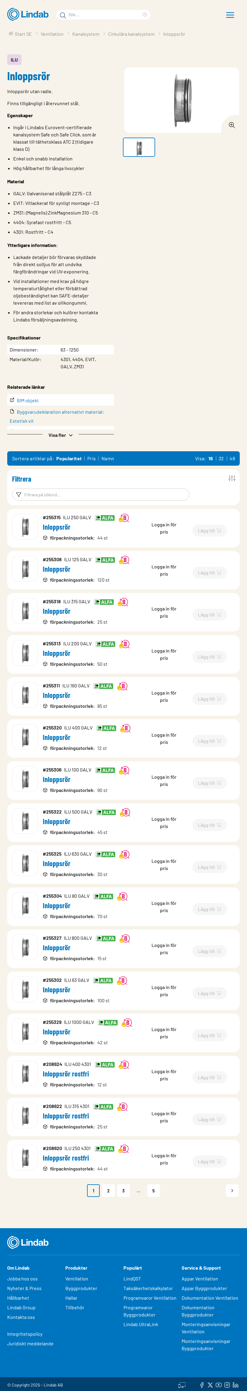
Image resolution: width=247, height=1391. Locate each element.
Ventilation (76, 1278)
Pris (91, 458)
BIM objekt (28, 400)
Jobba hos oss (22, 1278)
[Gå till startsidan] (29, 14)
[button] (60, 434)
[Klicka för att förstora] (230, 123)
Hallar (71, 1298)
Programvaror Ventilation (150, 1298)
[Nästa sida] (232, 1190)
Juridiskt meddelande (30, 1343)
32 (221, 458)
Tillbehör (74, 1307)
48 (232, 458)
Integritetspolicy (24, 1334)
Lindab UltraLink (141, 1324)
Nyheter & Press (24, 1288)
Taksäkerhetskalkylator (148, 1288)
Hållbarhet (18, 1298)
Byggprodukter (81, 1288)
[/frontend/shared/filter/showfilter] (232, 478)
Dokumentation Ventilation (210, 1298)
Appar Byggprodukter (204, 1288)
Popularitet (69, 458)
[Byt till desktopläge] (182, 1384)
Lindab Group (21, 1307)
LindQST (132, 1278)
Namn (108, 458)
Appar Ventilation (200, 1278)
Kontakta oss (21, 1317)
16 (210, 458)
